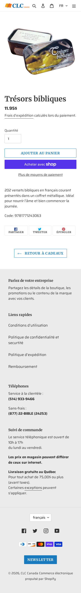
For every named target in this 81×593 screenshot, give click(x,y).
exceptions (33, 487)
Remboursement (22, 367)
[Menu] (74, 6)
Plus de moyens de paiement (40, 174)
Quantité (11, 130)
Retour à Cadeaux (44, 253)
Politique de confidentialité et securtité (33, 340)
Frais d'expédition (19, 115)
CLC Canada (29, 573)
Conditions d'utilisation (28, 325)
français (39, 517)
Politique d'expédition (27, 355)
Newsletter (40, 560)
